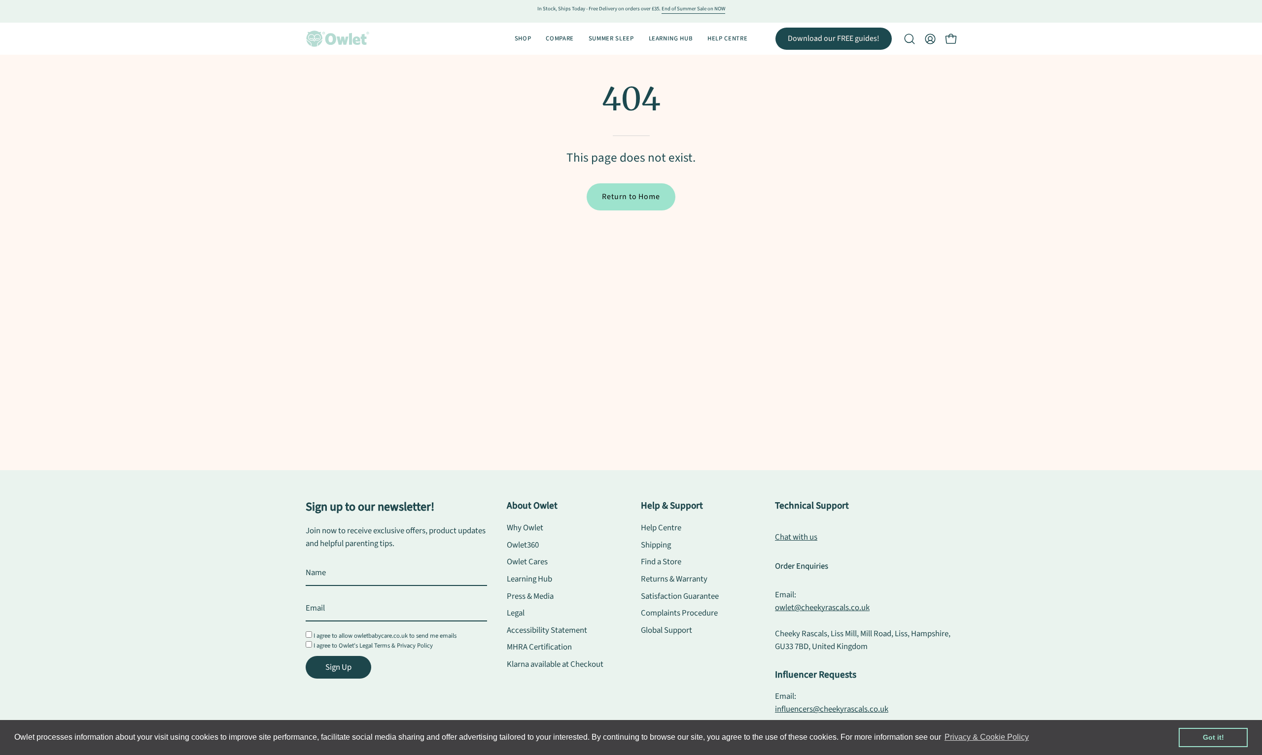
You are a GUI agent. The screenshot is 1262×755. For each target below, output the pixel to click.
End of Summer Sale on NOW (693, 8)
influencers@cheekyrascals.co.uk (831, 709)
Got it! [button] (1213, 737)
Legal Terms (374, 645)
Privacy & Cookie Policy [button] (987, 737)
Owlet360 (523, 545)
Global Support (666, 630)
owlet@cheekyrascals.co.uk (822, 608)
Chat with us (796, 537)
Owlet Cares (527, 562)
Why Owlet (525, 528)
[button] (909, 39)
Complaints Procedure (679, 613)
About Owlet (532, 506)
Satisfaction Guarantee (680, 596)
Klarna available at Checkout (555, 664)
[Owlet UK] (338, 38)
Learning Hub (529, 579)
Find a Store (661, 562)
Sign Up (338, 667)
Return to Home (631, 196)
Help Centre (661, 528)
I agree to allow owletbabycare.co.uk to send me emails (385, 635)
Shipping (656, 545)
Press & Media (530, 596)
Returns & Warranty (674, 579)
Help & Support (672, 506)
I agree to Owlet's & (373, 645)
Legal (516, 613)
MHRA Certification (539, 647)
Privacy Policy (415, 645)
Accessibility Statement (547, 630)
